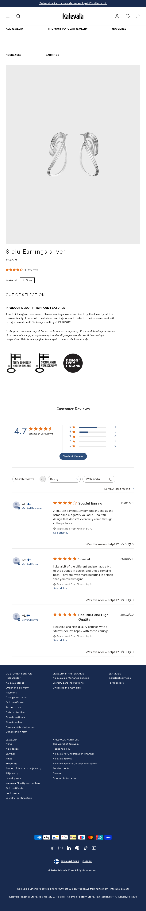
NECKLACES (13, 55)
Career (57, 773)
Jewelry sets (13, 778)
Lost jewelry (13, 793)
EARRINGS (52, 55)
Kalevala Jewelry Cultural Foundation (75, 764)
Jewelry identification (19, 798)
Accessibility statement (20, 727)
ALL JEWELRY (15, 29)
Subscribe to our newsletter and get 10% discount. (73, 3)
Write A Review (73, 456)
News (9, 744)
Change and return (17, 697)
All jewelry (12, 773)
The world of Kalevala (66, 744)
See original (60, 532)
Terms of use (13, 707)
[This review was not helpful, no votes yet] (129, 544)
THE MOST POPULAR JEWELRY (68, 29)
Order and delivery (17, 688)
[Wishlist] (127, 16)
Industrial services (120, 678)
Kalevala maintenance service (71, 678)
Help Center (13, 678)
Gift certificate (15, 702)
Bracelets (11, 764)
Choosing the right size (67, 688)
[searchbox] (26, 479)
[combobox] (64, 479)
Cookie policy (14, 722)
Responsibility (61, 749)
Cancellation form (16, 732)
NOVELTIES (119, 29)
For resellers (116, 683)
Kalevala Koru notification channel (73, 754)
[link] (117, 16)
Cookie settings (15, 717)
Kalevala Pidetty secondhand (23, 783)
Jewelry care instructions (68, 683)
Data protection (15, 712)
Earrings (11, 754)
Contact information (65, 778)
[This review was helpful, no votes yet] (122, 544)
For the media (61, 768)
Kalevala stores (15, 683)
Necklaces (12, 749)
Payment (11, 693)
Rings (9, 759)
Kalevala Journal (62, 759)
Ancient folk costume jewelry (23, 768)
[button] (7, 16)
